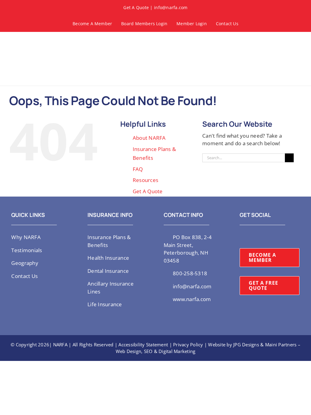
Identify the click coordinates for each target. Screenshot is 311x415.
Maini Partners (281, 344)
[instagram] (251, 236)
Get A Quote (136, 7)
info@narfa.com (171, 7)
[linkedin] (271, 236)
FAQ (138, 169)
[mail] (280, 236)
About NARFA (149, 137)
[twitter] (241, 236)
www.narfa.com (192, 299)
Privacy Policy (188, 344)
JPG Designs (246, 344)
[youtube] (261, 236)
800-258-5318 (190, 273)
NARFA (60, 344)
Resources (145, 180)
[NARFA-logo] (27, 41)
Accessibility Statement (143, 344)
